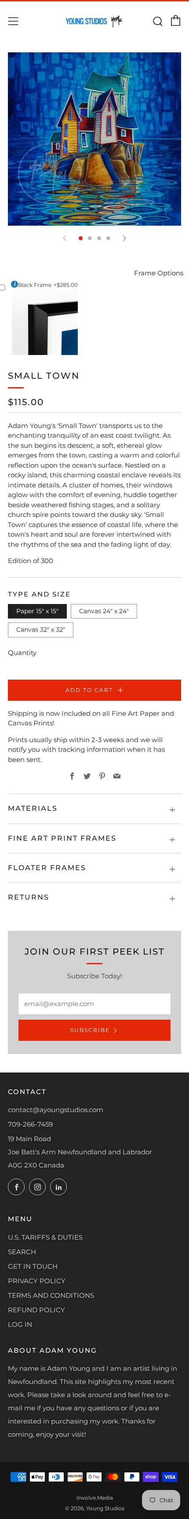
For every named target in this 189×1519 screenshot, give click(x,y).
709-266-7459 (30, 1124)
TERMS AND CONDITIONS (51, 1295)
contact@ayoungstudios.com (55, 1109)
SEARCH (22, 1252)
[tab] (81, 238)
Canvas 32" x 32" (40, 629)
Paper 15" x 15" (37, 611)
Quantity (22, 652)
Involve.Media (94, 1497)
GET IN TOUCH (33, 1266)
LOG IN (20, 1324)
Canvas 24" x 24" (104, 611)
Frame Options (158, 273)
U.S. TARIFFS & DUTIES (45, 1237)
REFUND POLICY (36, 1310)
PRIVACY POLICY (36, 1281)
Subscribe (90, 1030)
